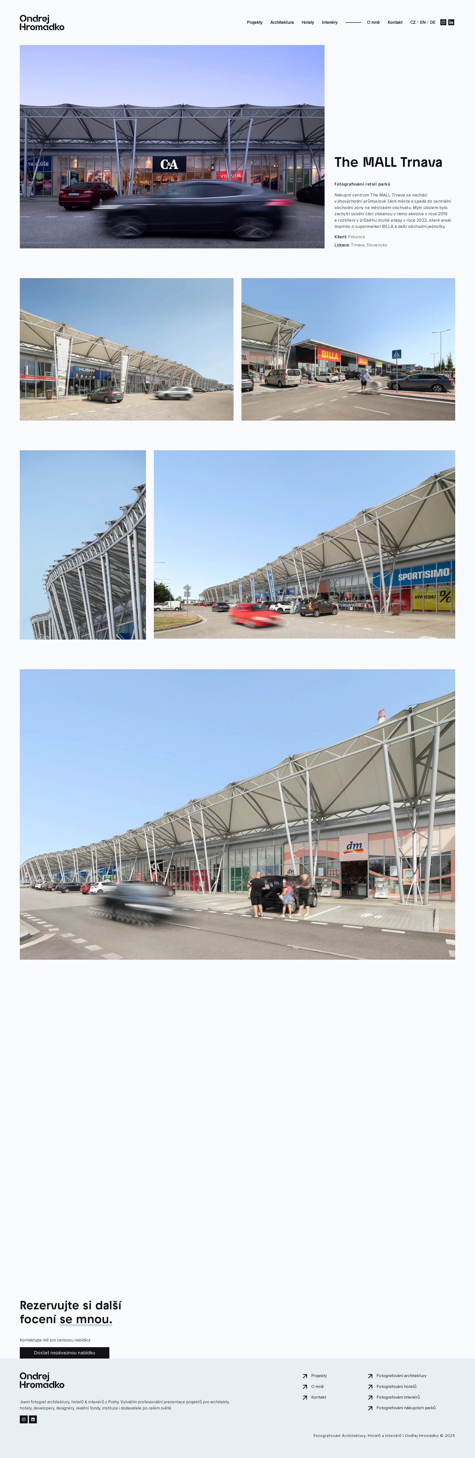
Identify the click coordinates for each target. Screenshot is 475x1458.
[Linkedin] (33, 1419)
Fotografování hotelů (396, 1386)
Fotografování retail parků (362, 185)
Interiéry (329, 22)
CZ (413, 22)
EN (423, 22)
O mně (373, 22)
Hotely (308, 22)
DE (432, 22)
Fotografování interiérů (398, 1397)
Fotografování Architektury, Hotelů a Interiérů (358, 1435)
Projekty (254, 22)
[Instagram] (24, 1419)
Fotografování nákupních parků (406, 1407)
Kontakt (395, 22)
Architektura (282, 22)
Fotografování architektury (402, 1375)
